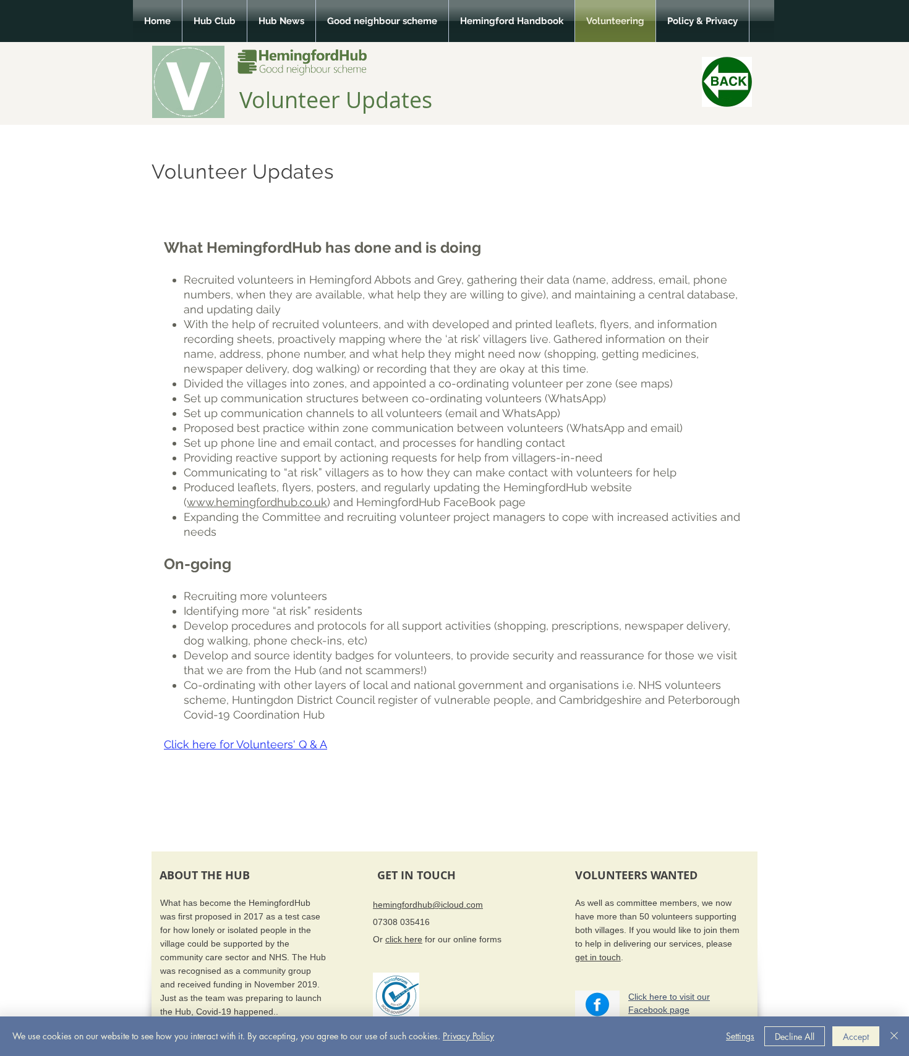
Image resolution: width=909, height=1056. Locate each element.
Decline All (794, 1036)
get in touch (598, 957)
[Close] (894, 1036)
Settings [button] (740, 1036)
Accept (856, 1036)
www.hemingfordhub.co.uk (257, 502)
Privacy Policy (468, 1036)
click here (403, 939)
